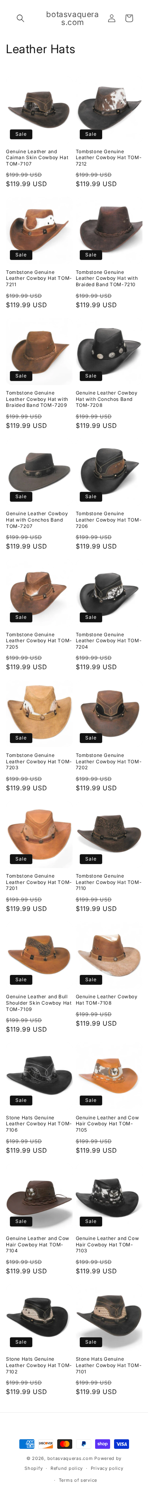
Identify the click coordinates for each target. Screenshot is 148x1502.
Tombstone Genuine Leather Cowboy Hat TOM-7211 (39, 278)
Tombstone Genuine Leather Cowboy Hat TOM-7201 (39, 882)
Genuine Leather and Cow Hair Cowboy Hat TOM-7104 (37, 1244)
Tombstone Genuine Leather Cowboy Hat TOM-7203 (39, 761)
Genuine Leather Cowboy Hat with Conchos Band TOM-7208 (107, 399)
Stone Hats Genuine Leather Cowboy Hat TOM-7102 (39, 1365)
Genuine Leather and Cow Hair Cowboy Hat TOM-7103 (107, 1244)
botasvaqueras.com (70, 1458)
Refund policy (67, 1468)
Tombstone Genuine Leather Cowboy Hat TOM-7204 (109, 641)
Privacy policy (107, 1468)
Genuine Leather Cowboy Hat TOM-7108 (107, 1000)
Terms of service (78, 1480)
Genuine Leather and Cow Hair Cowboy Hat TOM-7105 (107, 1124)
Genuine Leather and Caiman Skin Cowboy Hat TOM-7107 (37, 157)
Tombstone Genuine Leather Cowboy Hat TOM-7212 (109, 157)
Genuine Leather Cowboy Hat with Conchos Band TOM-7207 (37, 519)
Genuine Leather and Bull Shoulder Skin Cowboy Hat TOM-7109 (38, 1003)
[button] (20, 18)
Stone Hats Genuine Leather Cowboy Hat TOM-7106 (39, 1124)
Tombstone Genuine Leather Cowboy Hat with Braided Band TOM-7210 (107, 278)
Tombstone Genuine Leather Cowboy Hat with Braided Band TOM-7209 (37, 399)
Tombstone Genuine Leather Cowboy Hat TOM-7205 (39, 641)
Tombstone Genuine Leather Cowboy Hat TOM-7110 (109, 882)
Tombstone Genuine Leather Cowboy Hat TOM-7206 (109, 519)
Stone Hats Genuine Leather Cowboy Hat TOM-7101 (109, 1365)
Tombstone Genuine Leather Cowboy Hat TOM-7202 (109, 761)
